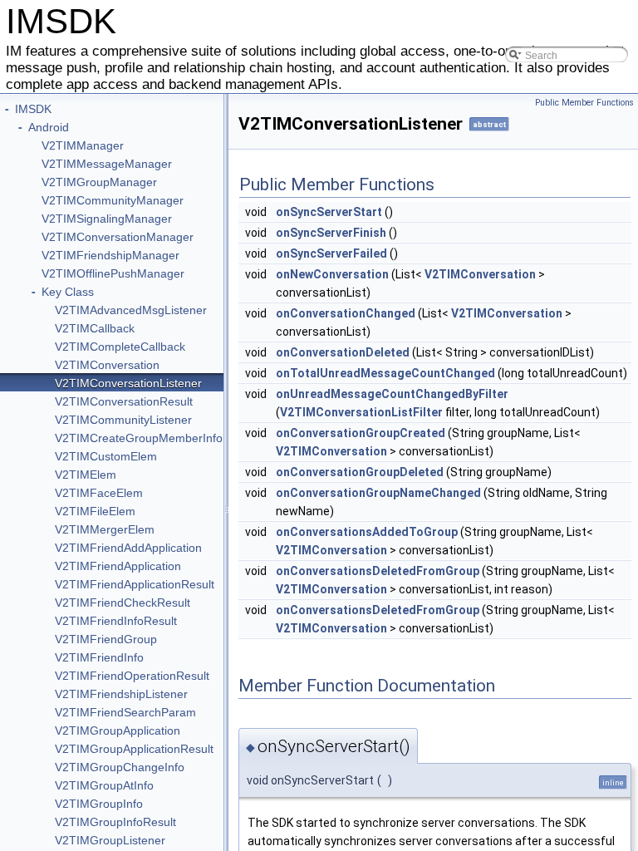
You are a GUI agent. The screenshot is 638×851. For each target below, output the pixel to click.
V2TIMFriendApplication (118, 566)
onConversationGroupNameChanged (378, 492)
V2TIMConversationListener (128, 383)
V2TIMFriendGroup (106, 639)
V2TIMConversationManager (118, 236)
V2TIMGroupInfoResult (115, 822)
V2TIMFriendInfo (99, 657)
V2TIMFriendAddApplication (128, 547)
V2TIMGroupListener (110, 840)
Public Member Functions (584, 102)
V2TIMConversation (107, 364)
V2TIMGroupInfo (99, 803)
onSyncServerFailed (331, 253)
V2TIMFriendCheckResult (122, 602)
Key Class (68, 291)
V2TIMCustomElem (106, 456)
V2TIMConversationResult (124, 401)
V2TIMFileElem (95, 511)
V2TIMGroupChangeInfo (119, 767)
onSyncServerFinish (331, 232)
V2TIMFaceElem (99, 492)
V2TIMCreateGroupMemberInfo (139, 438)
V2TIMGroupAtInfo (104, 785)
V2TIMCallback (95, 328)
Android (48, 127)
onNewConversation (332, 274)
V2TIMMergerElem (105, 529)
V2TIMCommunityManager (113, 200)
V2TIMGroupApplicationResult (134, 748)
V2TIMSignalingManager (107, 218)
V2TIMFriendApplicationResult (134, 584)
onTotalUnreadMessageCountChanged (385, 373)
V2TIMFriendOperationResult (132, 675)
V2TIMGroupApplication (117, 730)
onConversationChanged (345, 313)
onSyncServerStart (329, 212)
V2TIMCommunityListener (123, 419)
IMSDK (33, 109)
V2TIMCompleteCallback (120, 346)
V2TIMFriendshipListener (121, 694)
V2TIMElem (85, 474)
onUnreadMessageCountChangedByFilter (392, 394)
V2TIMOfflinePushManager (113, 273)
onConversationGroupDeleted (360, 472)
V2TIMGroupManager (99, 182)
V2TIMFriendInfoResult (116, 620)
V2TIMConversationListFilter (361, 412)
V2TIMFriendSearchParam (125, 712)
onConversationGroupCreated (360, 433)
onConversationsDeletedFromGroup (377, 571)
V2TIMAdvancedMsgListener (131, 310)
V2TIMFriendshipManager (110, 255)
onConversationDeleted (343, 352)
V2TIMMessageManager (107, 163)
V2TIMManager (83, 145)
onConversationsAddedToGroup (367, 532)
